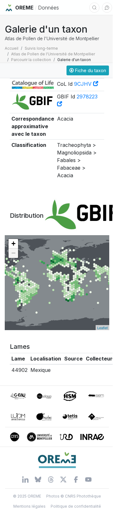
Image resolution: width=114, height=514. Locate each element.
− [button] (13, 253)
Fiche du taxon (90, 70)
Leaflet (102, 327)
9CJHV (83, 84)
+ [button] (13, 244)
